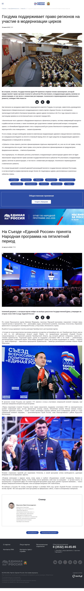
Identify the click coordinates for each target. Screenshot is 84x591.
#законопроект (51, 179)
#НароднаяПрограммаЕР (49, 532)
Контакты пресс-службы (26, 550)
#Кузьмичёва (26, 179)
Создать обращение (41, 202)
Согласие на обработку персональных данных (15, 582)
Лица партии (25, 545)
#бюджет (38, 179)
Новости (23, 8)
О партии (6, 545)
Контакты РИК (8, 549)
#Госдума (14, 179)
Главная (4, 8)
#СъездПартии (32, 532)
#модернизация (16, 184)
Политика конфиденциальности (11, 579)
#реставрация (57, 184)
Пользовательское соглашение (11, 577)
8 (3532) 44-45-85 (64, 547)
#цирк (69, 184)
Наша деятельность (13, 8)
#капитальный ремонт (67, 179)
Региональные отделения (42, 545)
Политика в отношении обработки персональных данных (19, 580)
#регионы (44, 184)
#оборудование (31, 184)
